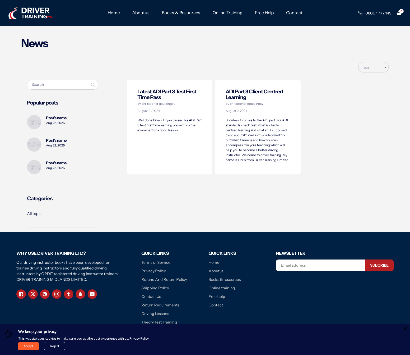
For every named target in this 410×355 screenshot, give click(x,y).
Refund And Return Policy (164, 279)
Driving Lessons (155, 313)
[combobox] (62, 84)
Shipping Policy (155, 288)
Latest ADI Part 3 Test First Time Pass (166, 94)
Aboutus (216, 271)
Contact (216, 305)
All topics (35, 213)
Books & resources (225, 279)
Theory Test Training (159, 322)
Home (214, 262)
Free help (217, 296)
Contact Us (151, 296)
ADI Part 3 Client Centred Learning (254, 94)
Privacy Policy (153, 271)
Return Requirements (160, 305)
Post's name (56, 117)
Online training (222, 288)
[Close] (405, 328)
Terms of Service (155, 262)
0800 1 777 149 (378, 13)
